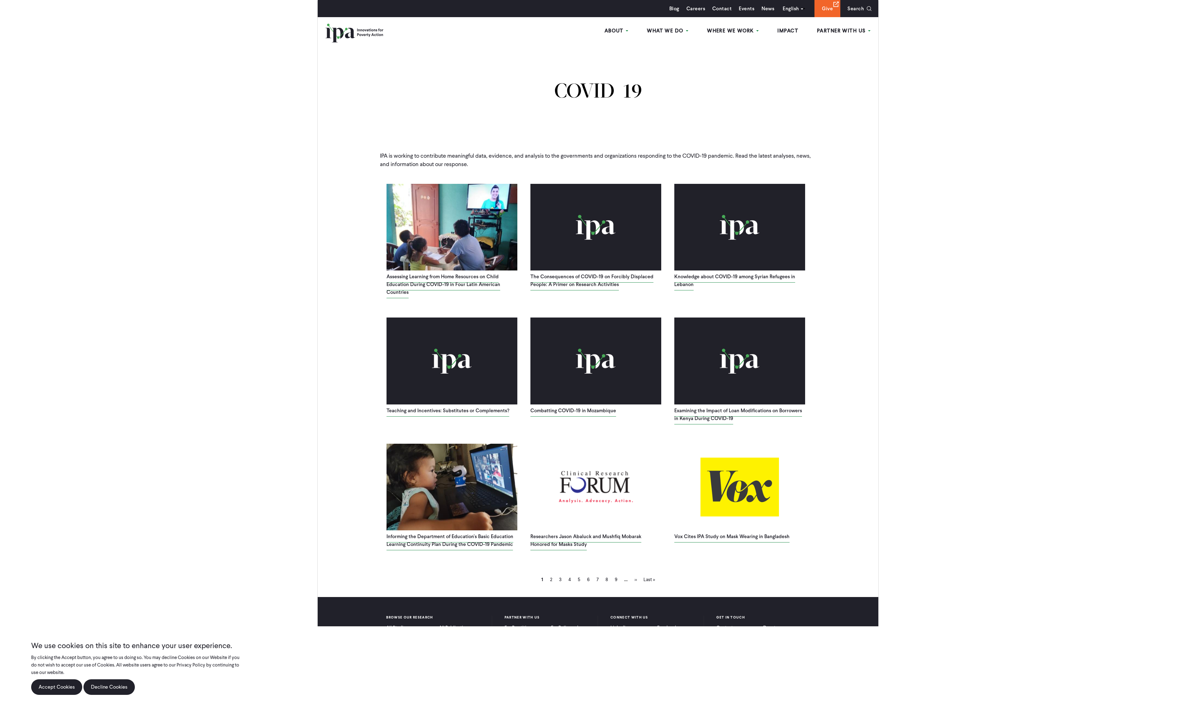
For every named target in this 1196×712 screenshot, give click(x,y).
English (791, 8)
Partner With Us (842, 30)
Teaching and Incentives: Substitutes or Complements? (448, 410)
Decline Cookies (109, 687)
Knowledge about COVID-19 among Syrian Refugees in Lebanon (734, 280)
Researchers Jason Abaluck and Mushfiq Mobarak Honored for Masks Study (585, 540)
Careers (695, 8)
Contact (722, 8)
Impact (787, 30)
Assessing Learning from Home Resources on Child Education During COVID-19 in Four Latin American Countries (443, 284)
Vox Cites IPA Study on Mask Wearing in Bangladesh (732, 536)
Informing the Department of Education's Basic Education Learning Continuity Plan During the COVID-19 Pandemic (450, 540)
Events (746, 8)
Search (855, 8)
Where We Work (731, 30)
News (768, 8)
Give (827, 8)
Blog (674, 8)
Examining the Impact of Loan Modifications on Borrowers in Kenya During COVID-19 (738, 414)
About (615, 30)
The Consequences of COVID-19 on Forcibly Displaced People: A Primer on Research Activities (591, 280)
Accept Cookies (57, 687)
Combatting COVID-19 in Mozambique (573, 410)
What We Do (666, 30)
